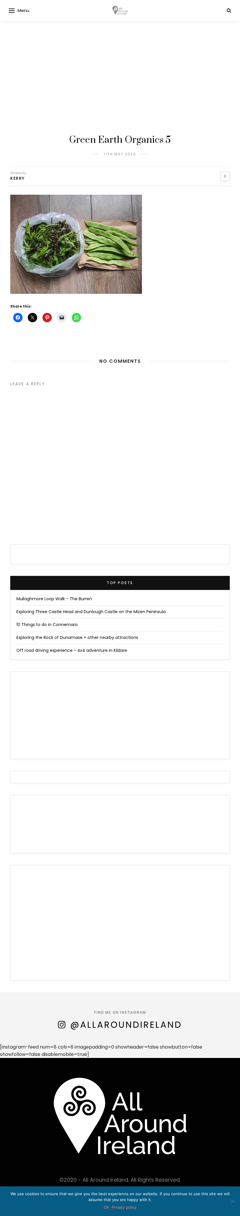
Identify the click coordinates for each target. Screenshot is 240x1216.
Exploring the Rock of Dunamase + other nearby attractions (77, 637)
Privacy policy (124, 1207)
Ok (106, 1207)
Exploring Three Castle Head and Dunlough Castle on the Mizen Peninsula (91, 612)
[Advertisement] (120, 88)
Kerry (17, 178)
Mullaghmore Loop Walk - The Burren (54, 599)
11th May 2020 (120, 154)
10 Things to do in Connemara (47, 624)
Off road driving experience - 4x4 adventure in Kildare (71, 650)
